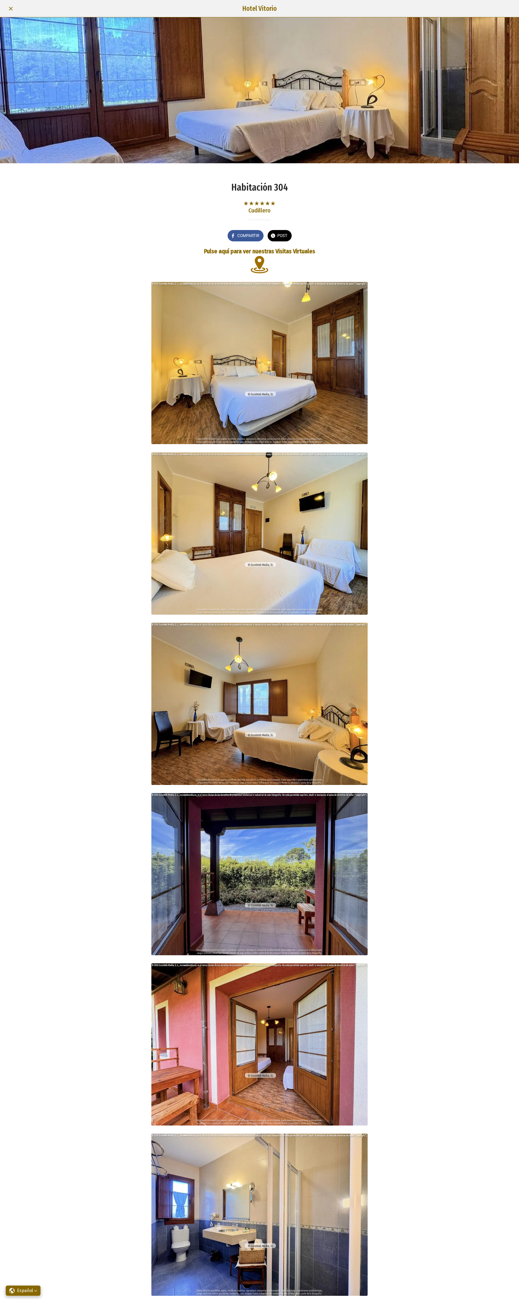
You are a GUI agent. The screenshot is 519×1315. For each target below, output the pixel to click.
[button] (23, 1291)
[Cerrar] (11, 8)
